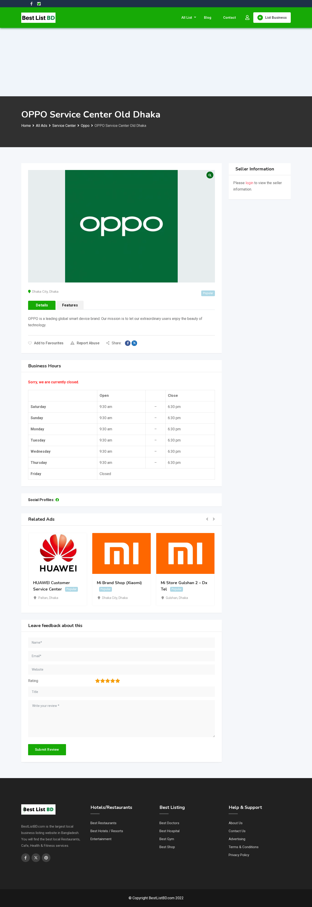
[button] (207, 519)
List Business (276, 18)
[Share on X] (134, 343)
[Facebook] (57, 500)
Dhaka (53, 292)
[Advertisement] (156, 62)
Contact (229, 18)
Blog (207, 18)
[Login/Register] (247, 17)
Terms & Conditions (244, 847)
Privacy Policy (239, 855)
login (249, 183)
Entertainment (100, 839)
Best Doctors (169, 823)
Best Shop (167, 847)
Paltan (43, 598)
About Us (236, 823)
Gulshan (171, 598)
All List (186, 18)
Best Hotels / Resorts (106, 831)
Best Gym (166, 839)
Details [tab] (42, 305)
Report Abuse (88, 343)
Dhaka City (40, 292)
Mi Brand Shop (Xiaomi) (119, 582)
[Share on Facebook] (127, 343)
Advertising (237, 839)
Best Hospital (169, 831)
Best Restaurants (103, 823)
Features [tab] (70, 305)
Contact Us (237, 831)
